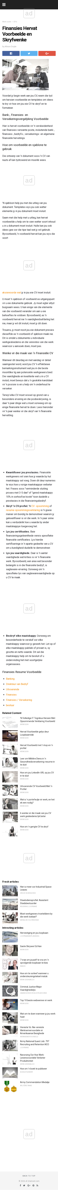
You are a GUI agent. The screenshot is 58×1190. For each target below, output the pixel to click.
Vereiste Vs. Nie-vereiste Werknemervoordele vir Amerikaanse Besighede (32, 1030)
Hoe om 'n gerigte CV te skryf (34, 826)
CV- (33, 506)
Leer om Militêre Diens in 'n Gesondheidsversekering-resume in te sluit (37, 761)
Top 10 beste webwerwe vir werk (36, 1000)
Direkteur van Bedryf (17, 684)
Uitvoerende (12, 689)
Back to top (29, 1176)
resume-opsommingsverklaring (23, 510)
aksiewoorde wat (11, 292)
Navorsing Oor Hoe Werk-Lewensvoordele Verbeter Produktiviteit (32, 1058)
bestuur (10, 705)
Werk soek (6, 22)
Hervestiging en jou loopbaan (34, 933)
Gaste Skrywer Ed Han (31, 946)
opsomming (42, 506)
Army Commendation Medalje (34, 1082)
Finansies (11, 694)
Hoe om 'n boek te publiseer (33, 1068)
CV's (15, 22)
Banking (10, 678)
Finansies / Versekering (19, 699)
